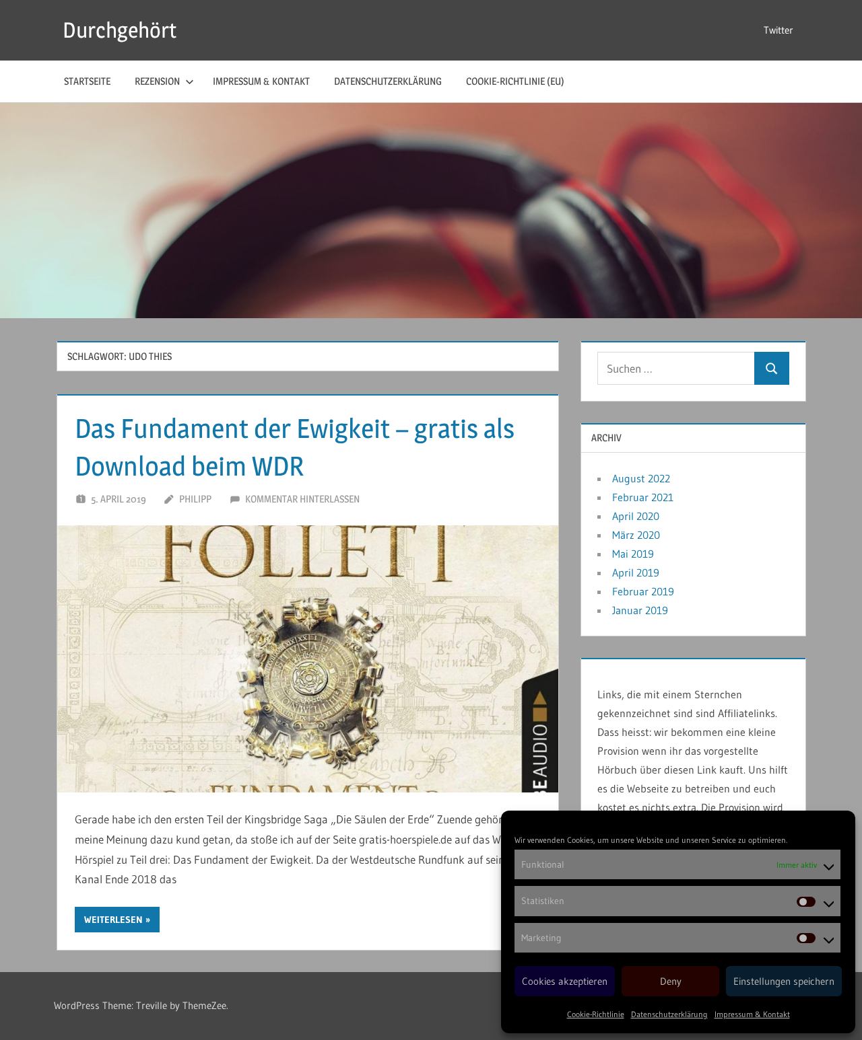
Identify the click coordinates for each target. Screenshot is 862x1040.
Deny (671, 981)
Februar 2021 (642, 497)
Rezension (157, 81)
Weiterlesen (113, 920)
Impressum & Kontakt (752, 1014)
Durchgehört (119, 30)
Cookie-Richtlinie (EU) (515, 81)
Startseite (87, 81)
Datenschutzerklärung (669, 1014)
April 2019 (635, 572)
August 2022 (641, 478)
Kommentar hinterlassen (302, 498)
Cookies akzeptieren (564, 981)
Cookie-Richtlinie (595, 1014)
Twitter (778, 30)
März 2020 (636, 535)
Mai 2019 (633, 553)
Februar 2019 (643, 591)
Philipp (195, 498)
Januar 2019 (640, 610)
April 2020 (635, 516)
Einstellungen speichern (783, 981)
